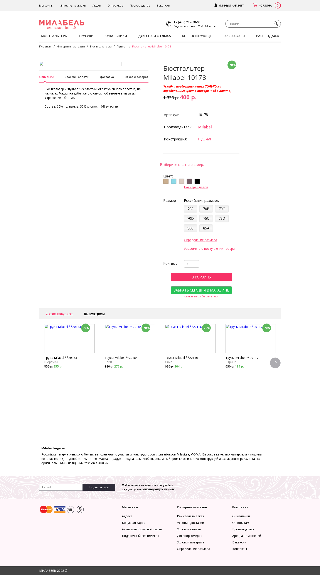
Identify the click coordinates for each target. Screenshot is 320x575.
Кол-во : (170, 263)
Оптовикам (115, 5)
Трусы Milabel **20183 (60, 358)
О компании (241, 516)
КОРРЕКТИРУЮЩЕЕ (197, 36)
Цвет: (168, 176)
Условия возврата (190, 542)
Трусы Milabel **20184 (121, 358)
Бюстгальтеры (101, 46)
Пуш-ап (122, 46)
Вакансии (163, 5)
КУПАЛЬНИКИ (116, 36)
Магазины (46, 5)
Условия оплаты (189, 529)
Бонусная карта (133, 523)
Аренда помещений (246, 536)
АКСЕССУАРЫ (234, 36)
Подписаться (99, 487)
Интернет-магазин (73, 5)
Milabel (205, 127)
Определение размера (200, 240)
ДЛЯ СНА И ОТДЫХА (154, 36)
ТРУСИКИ (86, 36)
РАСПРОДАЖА (267, 36)
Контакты (239, 549)
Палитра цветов (196, 187)
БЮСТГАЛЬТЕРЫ (54, 36)
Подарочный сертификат (140, 536)
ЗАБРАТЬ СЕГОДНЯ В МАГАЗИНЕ (201, 290)
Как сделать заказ (190, 516)
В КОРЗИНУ (201, 277)
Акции (97, 5)
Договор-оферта (189, 536)
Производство (140, 5)
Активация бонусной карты (142, 529)
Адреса (127, 516)
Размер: (170, 200)
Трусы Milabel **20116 (181, 358)
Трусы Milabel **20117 (242, 358)
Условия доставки (190, 523)
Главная (45, 46)
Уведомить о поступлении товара (209, 248)
